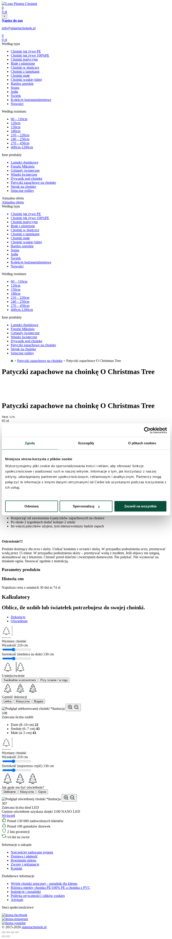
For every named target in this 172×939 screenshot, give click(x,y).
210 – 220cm (20, 135)
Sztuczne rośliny (22, 191)
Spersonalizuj (83, 506)
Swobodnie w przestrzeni (20, 680)
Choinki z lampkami (25, 71)
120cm (15, 123)
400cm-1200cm (22, 147)
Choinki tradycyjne (24, 59)
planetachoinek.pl (34, 927)
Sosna (15, 88)
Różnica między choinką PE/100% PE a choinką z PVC (50, 888)
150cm (15, 127)
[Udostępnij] (8, 932)
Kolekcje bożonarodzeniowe (31, 100)
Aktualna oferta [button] (13, 202)
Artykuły (17, 900)
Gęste (42, 792)
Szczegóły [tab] (86, 443)
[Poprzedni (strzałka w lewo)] (3, 936)
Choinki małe (20, 75)
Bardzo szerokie (22, 84)
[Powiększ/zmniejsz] (17, 932)
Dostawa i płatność (24, 856)
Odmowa (31, 506)
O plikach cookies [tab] (142, 443)
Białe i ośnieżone (23, 63)
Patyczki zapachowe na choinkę (33, 182)
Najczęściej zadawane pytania (32, 852)
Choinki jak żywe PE (26, 51)
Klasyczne (27, 792)
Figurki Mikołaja (22, 166)
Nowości (17, 104)
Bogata (38, 701)
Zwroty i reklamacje (25, 864)
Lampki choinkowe (24, 162)
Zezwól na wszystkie (140, 506)
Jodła (14, 92)
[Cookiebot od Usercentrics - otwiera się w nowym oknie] (147, 430)
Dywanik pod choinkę (26, 178)
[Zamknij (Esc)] (3, 932)
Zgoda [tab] (30, 443)
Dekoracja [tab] (18, 617)
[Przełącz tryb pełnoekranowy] (12, 932)
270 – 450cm (20, 143)
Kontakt (16, 868)
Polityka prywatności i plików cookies (38, 896)
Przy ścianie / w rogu (54, 680)
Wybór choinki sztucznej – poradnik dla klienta (44, 884)
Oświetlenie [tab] (19, 621)
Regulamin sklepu (23, 860)
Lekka (7, 701)
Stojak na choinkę (23, 186)
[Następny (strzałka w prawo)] (8, 936)
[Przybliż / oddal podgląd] (73, 707)
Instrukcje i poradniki (26, 892)
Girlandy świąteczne (25, 170)
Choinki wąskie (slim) (26, 79)
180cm (15, 131)
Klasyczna (23, 701)
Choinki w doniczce (25, 67)
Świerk (16, 96)
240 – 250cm (20, 139)
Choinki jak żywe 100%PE (30, 55)
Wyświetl (8, 815)
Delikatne (10, 792)
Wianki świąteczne (24, 174)
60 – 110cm (19, 119)
